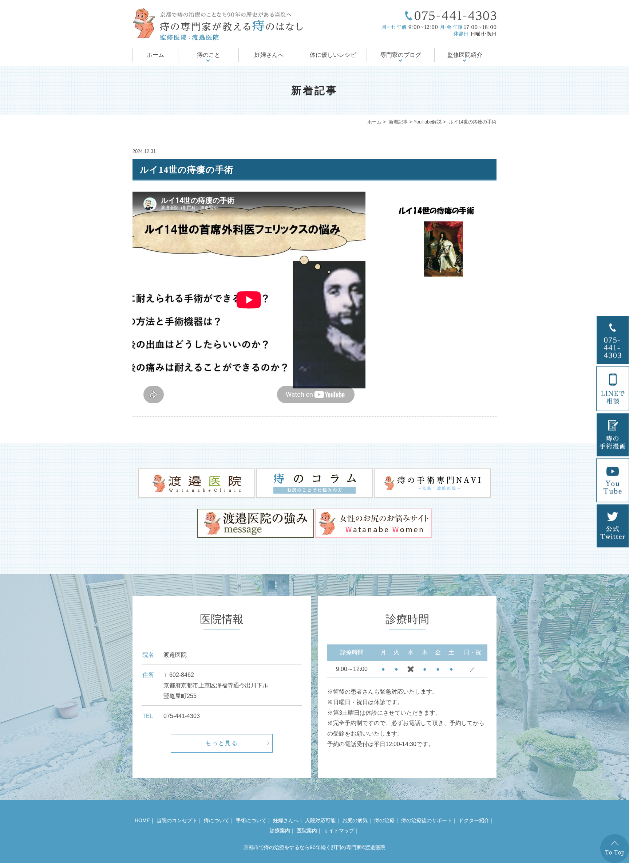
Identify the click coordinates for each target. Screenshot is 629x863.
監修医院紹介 (464, 55)
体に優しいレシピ (333, 55)
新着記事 (398, 122)
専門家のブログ (400, 55)
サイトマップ (339, 830)
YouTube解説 (428, 122)
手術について (251, 820)
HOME (142, 820)
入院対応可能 (320, 820)
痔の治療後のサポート (426, 820)
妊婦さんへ (269, 55)
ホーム (155, 55)
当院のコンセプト (177, 820)
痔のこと (208, 55)
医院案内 (307, 830)
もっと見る (221, 743)
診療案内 (280, 830)
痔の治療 (384, 820)
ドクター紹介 (474, 820)
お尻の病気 (355, 820)
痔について (216, 820)
